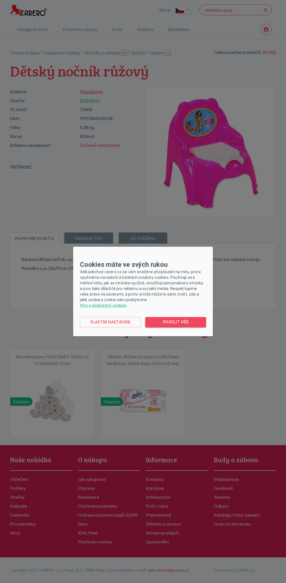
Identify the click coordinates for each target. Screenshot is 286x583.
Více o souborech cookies (103, 305)
